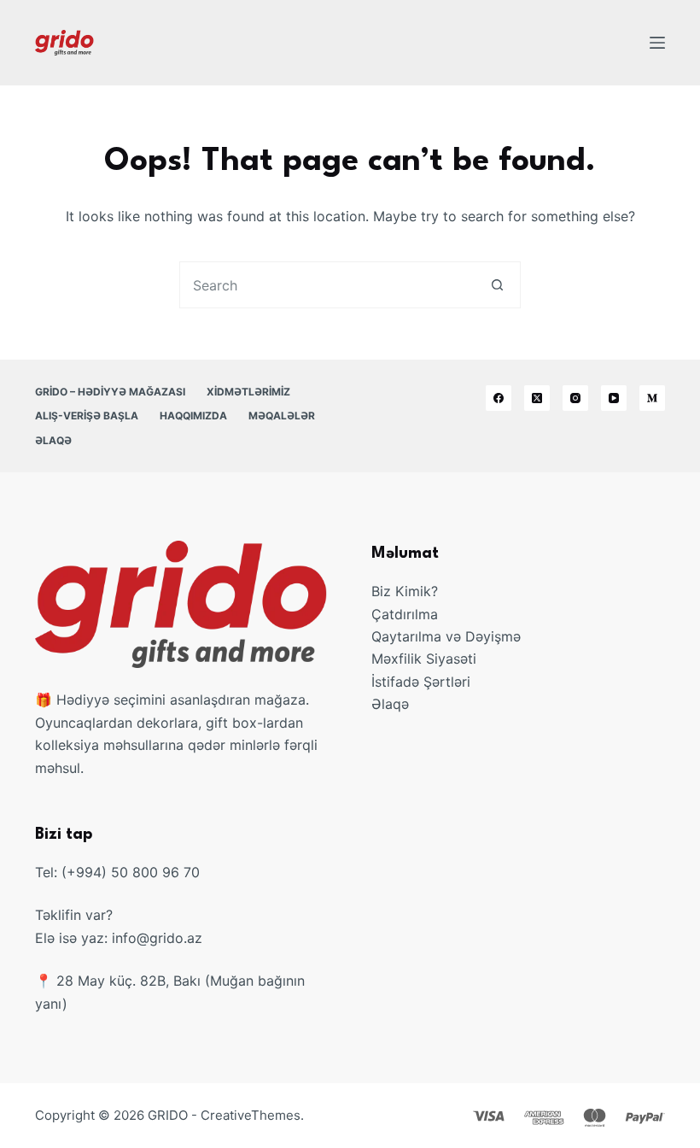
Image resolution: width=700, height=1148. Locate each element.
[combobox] (327, 284)
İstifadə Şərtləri (420, 681)
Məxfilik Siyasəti (423, 658)
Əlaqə (53, 440)
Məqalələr (281, 415)
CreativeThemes (250, 1115)
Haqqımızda (193, 415)
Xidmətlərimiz (248, 391)
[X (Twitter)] (537, 398)
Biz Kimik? (404, 591)
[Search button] (497, 285)
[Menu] (657, 42)
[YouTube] (614, 398)
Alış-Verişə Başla (86, 415)
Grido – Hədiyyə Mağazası (110, 391)
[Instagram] (575, 398)
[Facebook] (498, 398)
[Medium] (652, 398)
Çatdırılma (404, 614)
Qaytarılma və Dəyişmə (446, 636)
